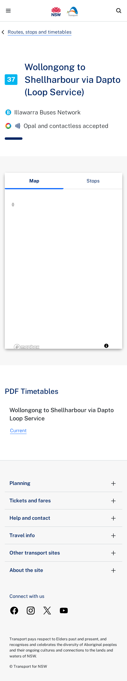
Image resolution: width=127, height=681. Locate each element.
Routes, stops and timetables (39, 32)
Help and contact (29, 518)
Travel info (22, 535)
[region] (63, 276)
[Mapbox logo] (27, 347)
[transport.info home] (63, 10)
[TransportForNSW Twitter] (47, 610)
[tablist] (63, 181)
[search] (118, 10)
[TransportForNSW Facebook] (14, 610)
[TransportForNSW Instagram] (31, 610)
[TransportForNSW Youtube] (64, 610)
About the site (26, 570)
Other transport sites (34, 553)
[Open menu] (8, 10)
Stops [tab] (93, 181)
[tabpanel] (63, 277)
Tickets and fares (30, 501)
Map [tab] (34, 181)
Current (18, 430)
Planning (19, 483)
